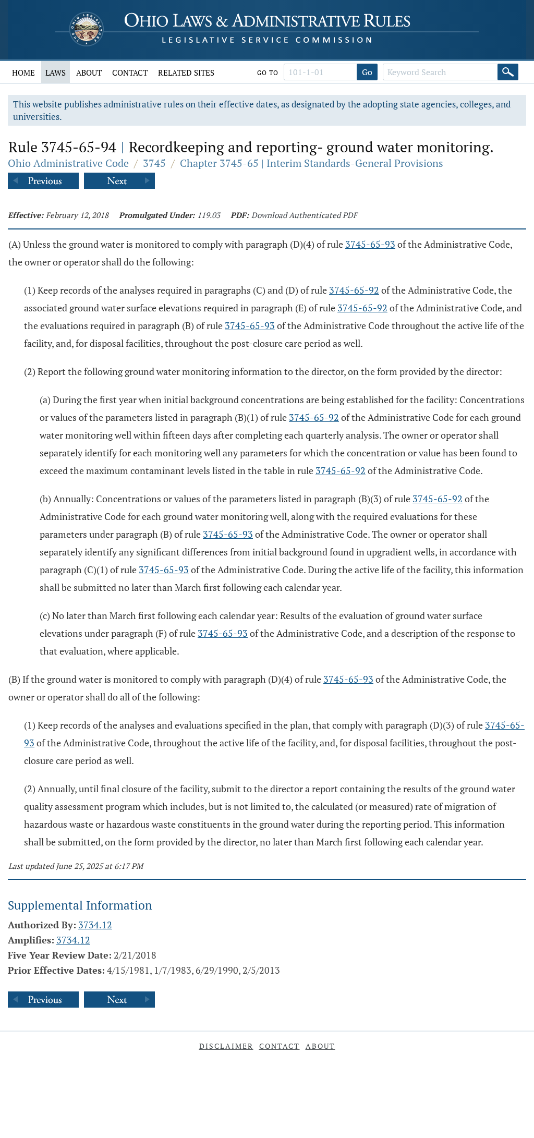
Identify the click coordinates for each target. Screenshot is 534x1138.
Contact (130, 72)
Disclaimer (226, 1046)
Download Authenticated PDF (304, 215)
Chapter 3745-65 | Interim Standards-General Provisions (311, 163)
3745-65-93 (370, 244)
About (89, 72)
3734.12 (95, 924)
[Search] (507, 72)
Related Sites (186, 72)
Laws (55, 72)
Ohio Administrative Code (68, 163)
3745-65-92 (354, 290)
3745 (154, 163)
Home (23, 72)
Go (367, 72)
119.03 (208, 215)
